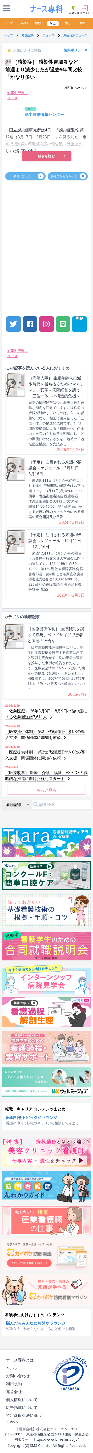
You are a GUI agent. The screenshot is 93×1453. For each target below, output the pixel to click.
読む (38, 23)
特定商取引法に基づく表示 (24, 1418)
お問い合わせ (18, 1375)
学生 (83, 23)
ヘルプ (12, 1368)
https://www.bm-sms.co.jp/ (56, 1439)
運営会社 (14, 1391)
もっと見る (47, 790)
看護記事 (28, 35)
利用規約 (14, 1383)
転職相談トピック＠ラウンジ (32, 1117)
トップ (8, 23)
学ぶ (53, 23)
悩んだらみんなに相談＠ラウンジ (35, 1323)
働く (68, 23)
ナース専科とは (20, 1360)
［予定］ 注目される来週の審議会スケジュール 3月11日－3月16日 (56, 467)
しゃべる (23, 23)
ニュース (49, 35)
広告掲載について (22, 1407)
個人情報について (22, 1399)
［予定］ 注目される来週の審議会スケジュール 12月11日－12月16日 (55, 540)
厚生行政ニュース (75, 35)
